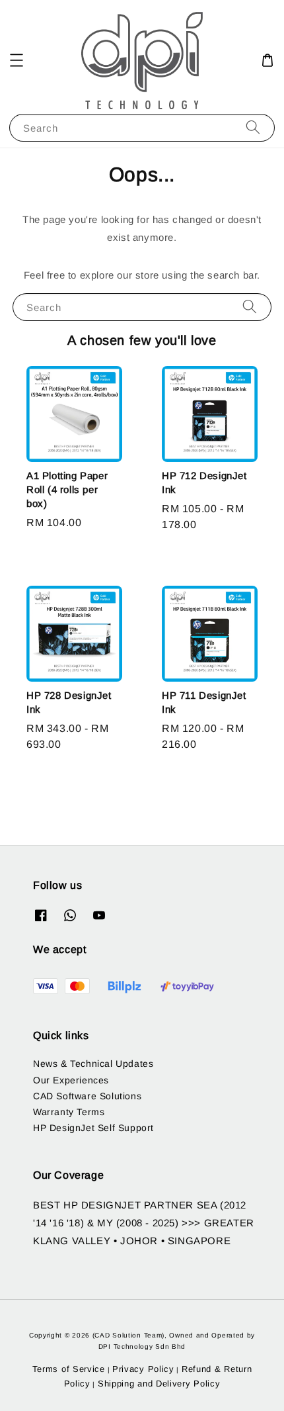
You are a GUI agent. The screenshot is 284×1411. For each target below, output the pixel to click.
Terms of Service (68, 1369)
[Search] (253, 127)
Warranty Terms (68, 1112)
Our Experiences (71, 1080)
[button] (16, 60)
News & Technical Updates (93, 1063)
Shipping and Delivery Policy (159, 1383)
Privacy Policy (143, 1369)
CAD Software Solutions (87, 1096)
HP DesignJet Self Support (93, 1127)
